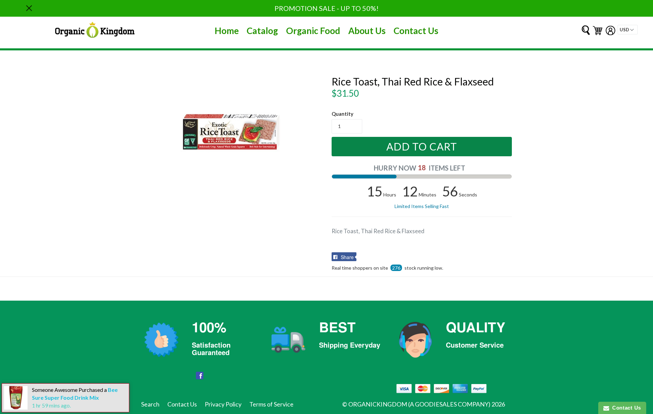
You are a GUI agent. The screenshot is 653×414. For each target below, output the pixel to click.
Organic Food (313, 30)
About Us (367, 30)
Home (227, 30)
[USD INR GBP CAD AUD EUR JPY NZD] (628, 29)
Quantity (342, 114)
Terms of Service (271, 404)
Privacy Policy (223, 404)
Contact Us (416, 30)
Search (150, 404)
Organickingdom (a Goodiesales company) (419, 404)
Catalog (262, 30)
